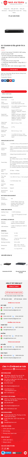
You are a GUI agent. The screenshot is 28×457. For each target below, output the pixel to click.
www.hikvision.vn (9, 389)
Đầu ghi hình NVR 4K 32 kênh (21, 272)
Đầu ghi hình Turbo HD (15, 10)
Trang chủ (6, 8)
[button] (1, 2)
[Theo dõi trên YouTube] (8, 448)
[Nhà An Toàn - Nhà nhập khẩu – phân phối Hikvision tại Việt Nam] (13, 3)
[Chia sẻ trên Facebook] (2, 80)
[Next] (27, 268)
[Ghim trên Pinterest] (10, 80)
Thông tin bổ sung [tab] (6, 93)
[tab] (14, 292)
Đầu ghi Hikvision (16, 73)
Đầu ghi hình (14, 8)
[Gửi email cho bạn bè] (8, 80)
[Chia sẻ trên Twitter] (5, 80)
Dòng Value (8, 73)
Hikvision (9, 77)
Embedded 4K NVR (7, 271)
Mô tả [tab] (3, 91)
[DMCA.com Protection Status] (17, 453)
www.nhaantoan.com (10, 390)
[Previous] (1, 268)
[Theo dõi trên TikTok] (5, 448)
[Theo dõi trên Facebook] (2, 448)
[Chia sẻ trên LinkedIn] (13, 80)
